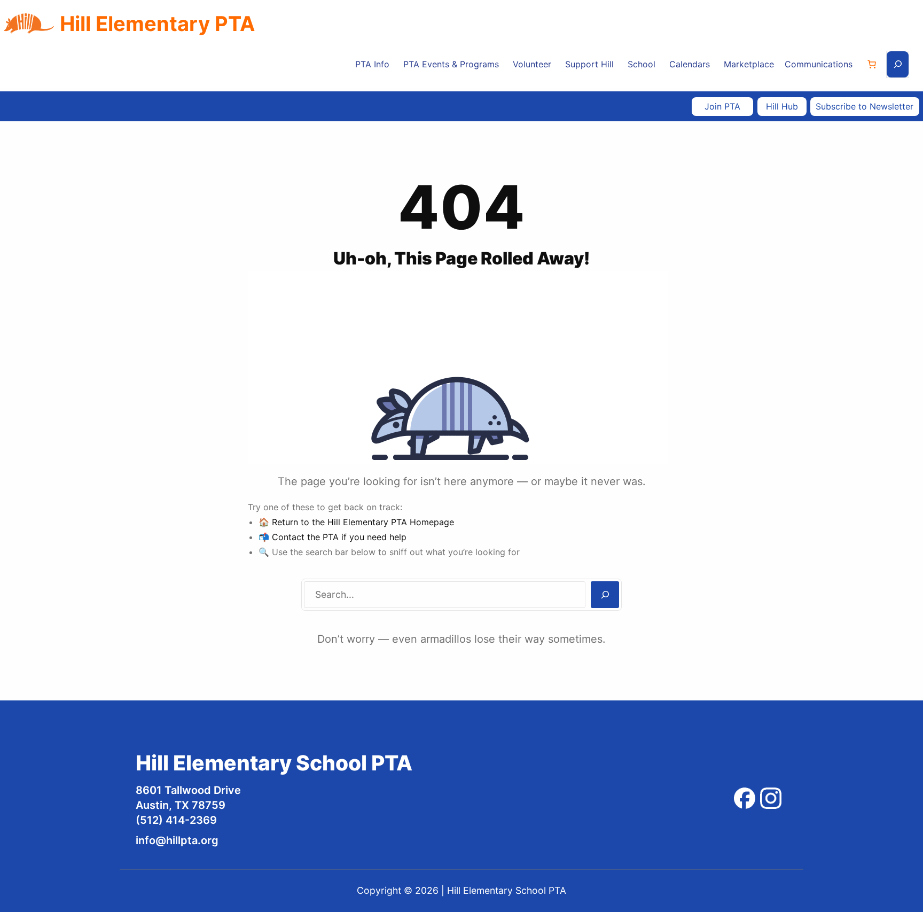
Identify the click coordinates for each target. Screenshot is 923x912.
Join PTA (722, 106)
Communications (818, 64)
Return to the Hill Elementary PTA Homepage (363, 522)
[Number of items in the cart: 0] (871, 64)
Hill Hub (782, 106)
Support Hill (589, 64)
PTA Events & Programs (451, 64)
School (641, 64)
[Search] (605, 594)
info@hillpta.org (177, 840)
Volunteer (532, 64)
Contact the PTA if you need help (339, 537)
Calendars (689, 64)
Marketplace (749, 64)
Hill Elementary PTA (157, 23)
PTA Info (372, 64)
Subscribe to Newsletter (864, 106)
